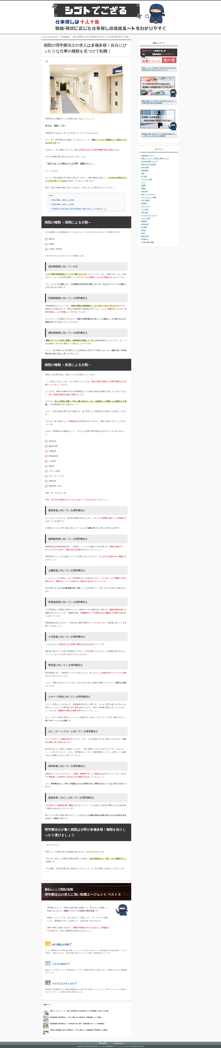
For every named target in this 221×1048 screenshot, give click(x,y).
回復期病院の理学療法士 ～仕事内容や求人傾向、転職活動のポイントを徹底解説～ (78, 1023)
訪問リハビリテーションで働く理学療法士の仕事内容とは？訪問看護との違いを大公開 (79, 1011)
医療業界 (144, 221)
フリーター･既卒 (146, 179)
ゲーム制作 (145, 209)
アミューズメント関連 (148, 197)
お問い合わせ (118, 1043)
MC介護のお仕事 (60, 944)
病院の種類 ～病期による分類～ (63, 200)
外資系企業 (145, 224)
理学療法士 (145, 239)
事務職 (143, 188)
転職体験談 (145, 170)
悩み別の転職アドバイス (149, 161)
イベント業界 (145, 218)
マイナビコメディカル (63, 983)
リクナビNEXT (59, 964)
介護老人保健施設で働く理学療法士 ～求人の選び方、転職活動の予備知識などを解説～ (79, 1030)
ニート (143, 182)
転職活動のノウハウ (148, 155)
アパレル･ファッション (149, 215)
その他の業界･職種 (147, 242)
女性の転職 (145, 167)
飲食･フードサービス (148, 194)
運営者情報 (103, 1043)
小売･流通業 (145, 200)
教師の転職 (145, 236)
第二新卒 (144, 176)
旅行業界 (144, 227)
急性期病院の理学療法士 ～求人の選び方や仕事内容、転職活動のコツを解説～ (76, 1017)
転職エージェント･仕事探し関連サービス (155, 158)
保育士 (143, 233)
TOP (50, 37)
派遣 (142, 173)
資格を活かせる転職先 (148, 164)
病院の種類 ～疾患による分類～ (63, 204)
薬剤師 (143, 230)
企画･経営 (144, 191)
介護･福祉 (144, 212)
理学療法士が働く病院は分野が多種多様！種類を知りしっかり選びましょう (79, 209)
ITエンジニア (145, 206)
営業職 (143, 185)
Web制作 (144, 203)
